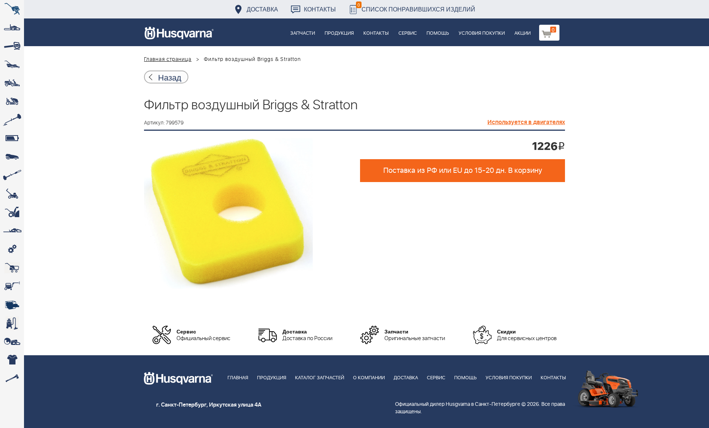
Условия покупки (482, 33)
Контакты (320, 9)
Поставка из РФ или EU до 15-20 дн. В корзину (462, 170)
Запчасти (302, 33)
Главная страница (168, 59)
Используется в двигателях (526, 122)
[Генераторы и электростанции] (12, 267)
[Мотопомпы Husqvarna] (12, 304)
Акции (522, 33)
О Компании (369, 377)
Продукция (339, 33)
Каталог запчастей (319, 377)
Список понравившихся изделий (416, 7)
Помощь (438, 33)
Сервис (407, 33)
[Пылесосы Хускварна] (12, 323)
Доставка (262, 9)
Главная (237, 377)
